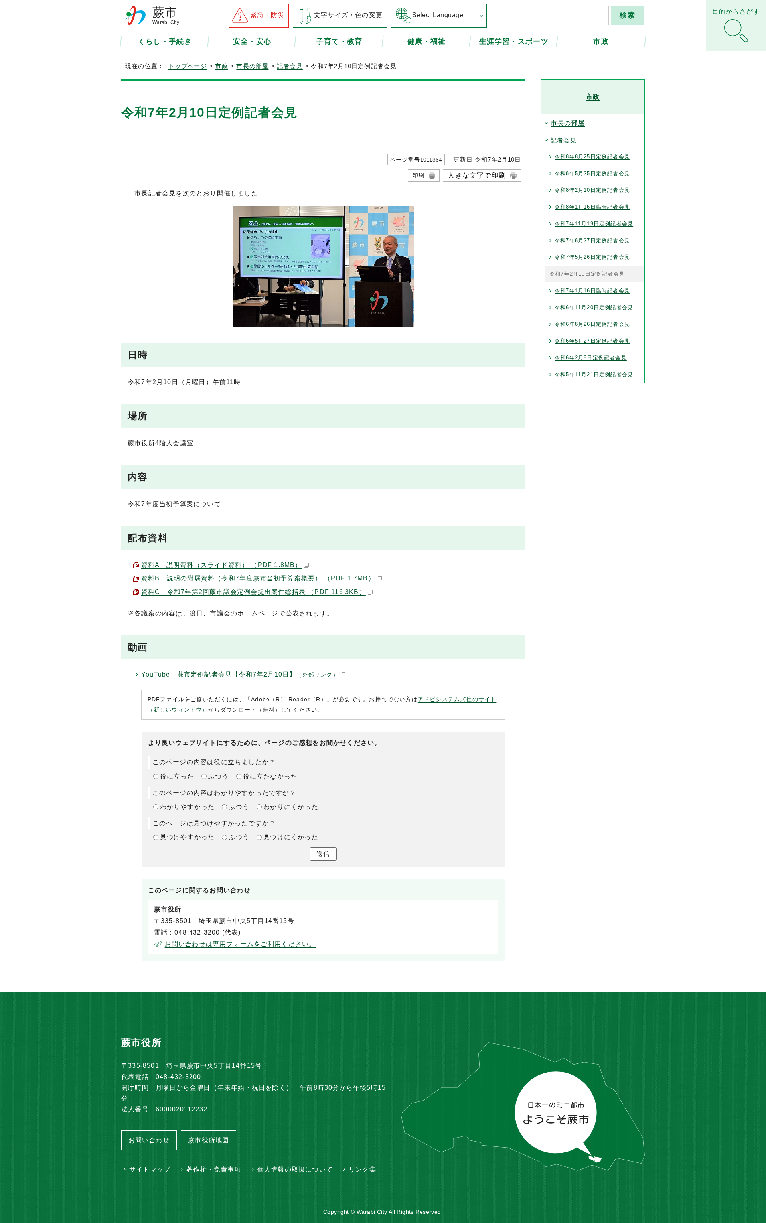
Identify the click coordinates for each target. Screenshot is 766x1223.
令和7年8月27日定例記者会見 (592, 240)
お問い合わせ (149, 1140)
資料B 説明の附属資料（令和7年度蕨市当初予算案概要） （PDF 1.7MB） (258, 578)
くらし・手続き (165, 41)
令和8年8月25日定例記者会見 (592, 157)
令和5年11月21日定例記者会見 (594, 374)
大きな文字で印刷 (477, 175)
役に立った (177, 776)
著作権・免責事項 (213, 1169)
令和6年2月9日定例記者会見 (591, 358)
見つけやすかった (187, 837)
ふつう (218, 776)
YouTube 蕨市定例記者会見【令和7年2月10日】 (240, 674)
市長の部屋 (252, 66)
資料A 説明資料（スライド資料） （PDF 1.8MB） (221, 565)
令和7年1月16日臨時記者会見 (592, 291)
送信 (323, 853)
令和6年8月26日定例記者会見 (592, 324)
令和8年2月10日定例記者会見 (592, 190)
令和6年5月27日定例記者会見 (592, 341)
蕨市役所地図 (208, 1140)
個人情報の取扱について (295, 1169)
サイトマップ (149, 1169)
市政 (601, 41)
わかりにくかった (290, 806)
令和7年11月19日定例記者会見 (594, 224)
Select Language (437, 15)
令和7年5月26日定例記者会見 (592, 257)
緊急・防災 (267, 15)
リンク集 (362, 1169)
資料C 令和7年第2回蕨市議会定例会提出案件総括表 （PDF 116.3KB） (253, 591)
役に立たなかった (270, 776)
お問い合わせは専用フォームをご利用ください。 (240, 944)
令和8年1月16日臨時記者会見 (592, 207)
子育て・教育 (339, 41)
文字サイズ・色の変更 (348, 15)
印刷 (418, 175)
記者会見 (290, 66)
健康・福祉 (426, 41)
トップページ (187, 66)
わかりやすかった (187, 806)
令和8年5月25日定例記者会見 (592, 173)
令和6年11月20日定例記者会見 (594, 307)
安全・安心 (252, 41)
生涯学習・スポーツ (514, 41)
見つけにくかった (290, 837)
